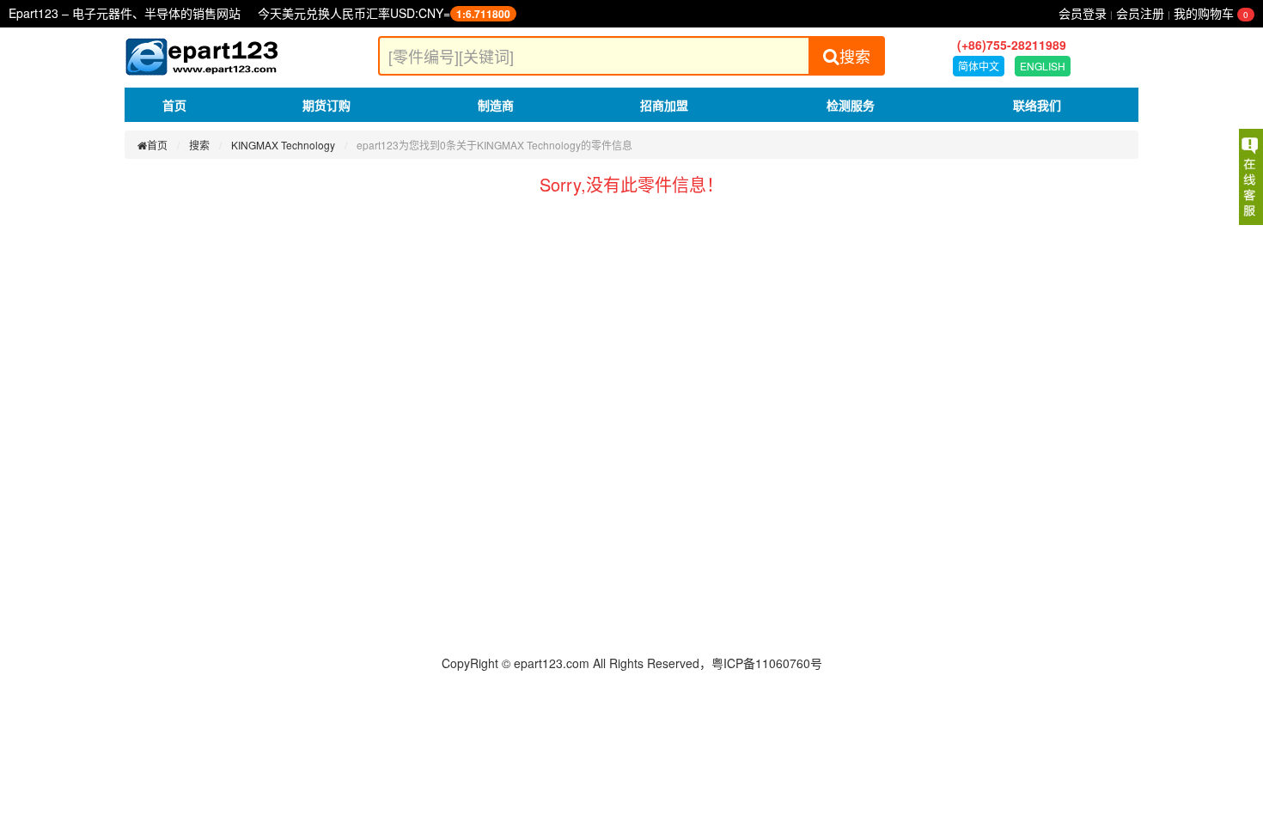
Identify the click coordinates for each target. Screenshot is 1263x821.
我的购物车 (1211, 12)
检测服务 (851, 104)
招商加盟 (664, 104)
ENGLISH (1042, 65)
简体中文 (978, 65)
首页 (174, 104)
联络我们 (1037, 104)
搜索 (854, 56)
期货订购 (326, 104)
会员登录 (1083, 12)
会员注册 (1140, 12)
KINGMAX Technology (283, 144)
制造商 (496, 104)
